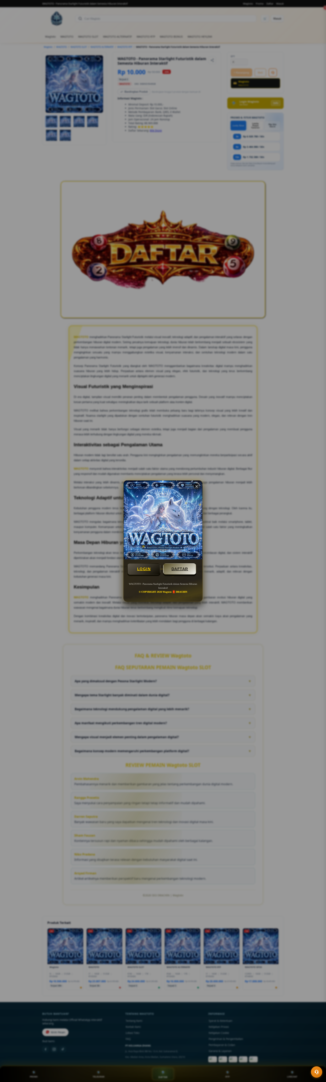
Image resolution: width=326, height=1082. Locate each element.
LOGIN (144, 569)
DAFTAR (179, 569)
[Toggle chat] (316, 1072)
